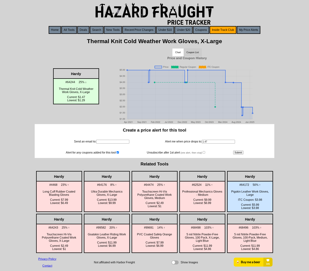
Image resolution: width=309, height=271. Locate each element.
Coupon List (193, 52)
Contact (47, 265)
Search (96, 29)
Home (55, 29)
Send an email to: (85, 141)
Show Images (189, 262)
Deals (83, 29)
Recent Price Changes (139, 29)
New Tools (113, 29)
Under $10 (165, 29)
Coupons (201, 29)
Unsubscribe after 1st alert (174, 152)
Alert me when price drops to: (183, 141)
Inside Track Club (223, 29)
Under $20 (183, 29)
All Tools (69, 29)
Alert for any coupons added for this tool (91, 152)
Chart (178, 52)
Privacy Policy (47, 258)
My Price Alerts (248, 29)
